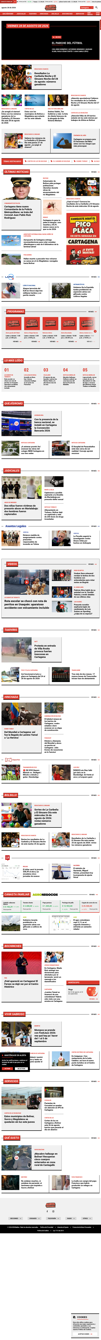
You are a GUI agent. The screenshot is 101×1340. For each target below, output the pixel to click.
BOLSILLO (55, 14)
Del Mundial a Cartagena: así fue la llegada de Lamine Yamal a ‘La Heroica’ (21, 735)
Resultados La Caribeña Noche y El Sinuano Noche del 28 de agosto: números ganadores (46, 79)
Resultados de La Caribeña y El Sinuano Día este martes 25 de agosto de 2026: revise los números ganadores (84, 841)
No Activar (21, 1069)
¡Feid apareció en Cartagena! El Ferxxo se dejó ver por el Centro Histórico (21, 984)
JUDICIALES (21, 14)
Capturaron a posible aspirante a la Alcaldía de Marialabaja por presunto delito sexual (53, 496)
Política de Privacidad (46, 1227)
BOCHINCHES (67, 14)
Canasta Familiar (6, 1)
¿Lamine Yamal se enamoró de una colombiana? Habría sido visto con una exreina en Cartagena (53, 996)
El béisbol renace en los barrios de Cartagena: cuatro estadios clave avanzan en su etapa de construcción (53, 724)
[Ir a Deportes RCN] (12, 760)
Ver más (94, 172)
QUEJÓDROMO (7, 14)
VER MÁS (15, 341)
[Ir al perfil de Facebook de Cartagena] (47, 1211)
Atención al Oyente (62, 1227)
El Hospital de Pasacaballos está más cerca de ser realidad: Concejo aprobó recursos (83, 449)
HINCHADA (44, 14)
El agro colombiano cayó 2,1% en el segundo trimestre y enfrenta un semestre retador (82, 924)
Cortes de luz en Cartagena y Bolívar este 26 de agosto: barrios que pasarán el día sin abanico (53, 1125)
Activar (7, 1068)
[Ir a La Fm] (9, 277)
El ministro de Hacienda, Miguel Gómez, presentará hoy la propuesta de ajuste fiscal (83, 872)
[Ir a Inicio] (50, 7)
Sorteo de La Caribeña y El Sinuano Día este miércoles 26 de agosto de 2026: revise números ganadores (46, 816)
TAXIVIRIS (32, 14)
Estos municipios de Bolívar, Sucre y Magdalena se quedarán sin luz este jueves (19, 1119)
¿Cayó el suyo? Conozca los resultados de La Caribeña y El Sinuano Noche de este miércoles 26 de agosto (82, 203)
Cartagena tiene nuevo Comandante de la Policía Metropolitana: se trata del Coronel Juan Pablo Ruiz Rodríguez (18, 212)
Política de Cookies (84, 1329)
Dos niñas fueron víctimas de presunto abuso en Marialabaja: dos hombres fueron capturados (21, 510)
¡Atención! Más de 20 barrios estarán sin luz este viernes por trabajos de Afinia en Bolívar (84, 118)
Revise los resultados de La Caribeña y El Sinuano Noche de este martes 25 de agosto (33, 841)
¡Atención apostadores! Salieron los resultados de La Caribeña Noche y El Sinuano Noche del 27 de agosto (85, 101)
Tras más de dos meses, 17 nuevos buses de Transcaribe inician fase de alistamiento (84, 676)
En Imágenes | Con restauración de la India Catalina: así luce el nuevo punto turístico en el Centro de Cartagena (83, 1060)
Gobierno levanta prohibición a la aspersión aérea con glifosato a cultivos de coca (32, 924)
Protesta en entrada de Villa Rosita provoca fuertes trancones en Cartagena (45, 651)
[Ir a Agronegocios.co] (45, 894)
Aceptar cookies (83, 1334)
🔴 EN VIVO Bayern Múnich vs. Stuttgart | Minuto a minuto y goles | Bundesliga (32, 773)
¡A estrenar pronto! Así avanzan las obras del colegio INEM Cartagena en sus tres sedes (32, 449)
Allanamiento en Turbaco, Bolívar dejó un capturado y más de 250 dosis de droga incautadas (53, 514)
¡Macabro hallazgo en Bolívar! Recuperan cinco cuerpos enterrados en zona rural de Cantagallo (46, 1159)
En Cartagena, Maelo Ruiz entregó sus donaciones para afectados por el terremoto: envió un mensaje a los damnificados (53, 975)
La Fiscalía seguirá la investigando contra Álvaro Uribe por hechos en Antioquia (82, 539)
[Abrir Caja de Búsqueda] (96, 7)
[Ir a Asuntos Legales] (15, 526)
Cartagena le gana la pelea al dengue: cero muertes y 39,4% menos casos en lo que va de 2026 (52, 224)
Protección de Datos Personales (82, 1227)
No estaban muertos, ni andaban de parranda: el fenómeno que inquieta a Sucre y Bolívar (31, 1184)
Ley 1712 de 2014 (58, 1230)
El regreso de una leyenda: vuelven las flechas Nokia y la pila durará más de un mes (50, 380)
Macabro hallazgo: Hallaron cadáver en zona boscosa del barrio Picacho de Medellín (69, 380)
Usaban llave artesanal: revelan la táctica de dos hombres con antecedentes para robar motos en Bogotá (84, 578)
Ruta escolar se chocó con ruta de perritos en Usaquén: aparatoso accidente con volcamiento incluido (11, 383)
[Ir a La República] (7, 858)
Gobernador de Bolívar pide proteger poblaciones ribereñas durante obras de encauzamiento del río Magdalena (52, 188)
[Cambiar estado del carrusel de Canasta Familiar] (15, 1)
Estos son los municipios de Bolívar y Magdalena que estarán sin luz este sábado (34, 114)
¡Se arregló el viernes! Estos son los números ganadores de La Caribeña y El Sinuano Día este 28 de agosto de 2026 (11, 117)
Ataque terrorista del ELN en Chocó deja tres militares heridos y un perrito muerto (33, 291)
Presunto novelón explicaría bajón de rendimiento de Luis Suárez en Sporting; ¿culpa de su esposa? (83, 609)
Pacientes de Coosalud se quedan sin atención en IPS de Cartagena (53, 1106)
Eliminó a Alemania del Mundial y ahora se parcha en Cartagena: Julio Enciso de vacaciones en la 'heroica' (53, 746)
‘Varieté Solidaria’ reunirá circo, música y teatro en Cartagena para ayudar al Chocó (32, 1060)
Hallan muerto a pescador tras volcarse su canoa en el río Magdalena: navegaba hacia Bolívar (41, 261)
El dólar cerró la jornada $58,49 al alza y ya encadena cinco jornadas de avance (33, 872)
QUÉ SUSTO (90, 14)
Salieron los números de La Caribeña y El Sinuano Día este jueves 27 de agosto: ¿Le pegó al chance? (35, 142)
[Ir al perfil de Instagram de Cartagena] (53, 1211)
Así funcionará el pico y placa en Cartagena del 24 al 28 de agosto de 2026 (33, 676)
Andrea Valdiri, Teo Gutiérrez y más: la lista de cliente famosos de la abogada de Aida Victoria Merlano (58, 116)
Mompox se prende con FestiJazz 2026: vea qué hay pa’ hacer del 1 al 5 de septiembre (46, 1036)
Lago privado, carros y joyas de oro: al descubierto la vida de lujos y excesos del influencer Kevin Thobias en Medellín (89, 381)
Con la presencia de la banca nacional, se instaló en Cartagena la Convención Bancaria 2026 (46, 425)
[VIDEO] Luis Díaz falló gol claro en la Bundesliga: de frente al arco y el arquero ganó (83, 773)
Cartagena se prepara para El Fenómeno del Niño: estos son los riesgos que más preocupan (85, 142)
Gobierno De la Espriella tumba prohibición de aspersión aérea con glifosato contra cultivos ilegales (83, 291)
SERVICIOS (80, 14)
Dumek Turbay (81, 161)
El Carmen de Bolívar (61, 161)
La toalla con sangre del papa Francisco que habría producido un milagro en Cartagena (84, 1184)
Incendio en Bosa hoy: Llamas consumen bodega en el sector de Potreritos (30, 380)
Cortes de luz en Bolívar (37, 161)
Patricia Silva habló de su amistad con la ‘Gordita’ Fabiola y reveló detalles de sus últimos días (84, 593)
